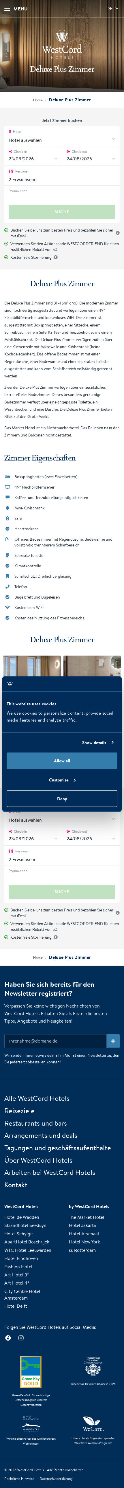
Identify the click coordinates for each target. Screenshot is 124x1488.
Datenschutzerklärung (56, 1478)
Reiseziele (19, 1110)
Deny (62, 799)
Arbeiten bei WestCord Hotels (49, 1172)
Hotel (17, 131)
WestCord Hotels (30, 1470)
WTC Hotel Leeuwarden (27, 1250)
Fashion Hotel (18, 1267)
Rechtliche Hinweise (19, 1478)
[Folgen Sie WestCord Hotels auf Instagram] (21, 1338)
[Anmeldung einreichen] (113, 1041)
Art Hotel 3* (16, 1275)
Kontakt (15, 1184)
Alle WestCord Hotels (36, 1098)
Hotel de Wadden (21, 1217)
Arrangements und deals (40, 1135)
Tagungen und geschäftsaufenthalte (57, 1147)
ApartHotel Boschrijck (26, 1242)
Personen (21, 171)
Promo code (18, 191)
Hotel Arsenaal (84, 1234)
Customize (59, 780)
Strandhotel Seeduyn (25, 1225)
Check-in (20, 151)
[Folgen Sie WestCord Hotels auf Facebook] (8, 1338)
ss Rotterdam (82, 1250)
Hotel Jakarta (82, 1225)
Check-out (79, 151)
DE (109, 8)
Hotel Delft (15, 1306)
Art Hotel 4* (16, 1283)
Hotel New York (84, 1242)
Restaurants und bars (35, 1123)
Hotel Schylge (18, 1234)
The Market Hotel (86, 1217)
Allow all (62, 761)
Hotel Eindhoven (21, 1258)
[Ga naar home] (62, 44)
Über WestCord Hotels (38, 1160)
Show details (94, 742)
